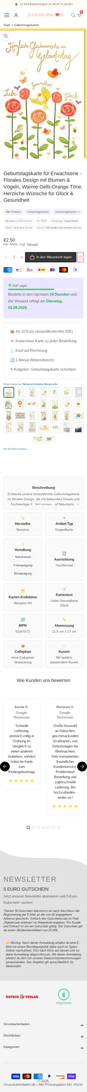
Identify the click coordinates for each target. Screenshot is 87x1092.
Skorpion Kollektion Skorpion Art (40, 384)
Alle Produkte (13, 212)
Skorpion (10, 221)
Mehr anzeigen (43, 504)
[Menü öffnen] (6, 15)
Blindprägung (23, 573)
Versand (32, 244)
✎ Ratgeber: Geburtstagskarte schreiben (43, 369)
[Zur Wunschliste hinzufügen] (80, 257)
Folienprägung (22, 565)
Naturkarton (23, 557)
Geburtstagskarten (26, 25)
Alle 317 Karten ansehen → (16, 449)
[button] (82, 766)
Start (6, 25)
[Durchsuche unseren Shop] (74, 15)
